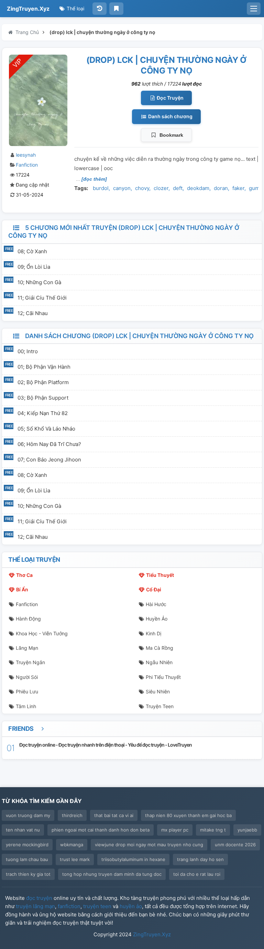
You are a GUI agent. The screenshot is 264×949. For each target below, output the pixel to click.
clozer (161, 188)
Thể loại (74, 8)
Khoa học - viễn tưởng (42, 633)
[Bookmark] (116, 8)
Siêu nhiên (158, 691)
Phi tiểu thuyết (163, 677)
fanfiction (69, 906)
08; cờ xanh (32, 251)
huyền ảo (131, 906)
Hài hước (156, 604)
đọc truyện (39, 898)
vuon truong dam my (28, 815)
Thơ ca (24, 575)
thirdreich (72, 815)
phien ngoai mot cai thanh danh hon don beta (101, 830)
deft (178, 188)
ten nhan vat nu (23, 830)
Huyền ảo (156, 619)
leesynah (26, 155)
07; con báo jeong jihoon (49, 459)
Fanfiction (27, 165)
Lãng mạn (27, 648)
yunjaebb (247, 830)
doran (221, 188)
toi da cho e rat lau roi (196, 874)
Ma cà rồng (159, 648)
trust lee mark (75, 859)
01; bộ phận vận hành (44, 367)
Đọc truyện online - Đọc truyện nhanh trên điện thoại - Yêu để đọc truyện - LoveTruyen (105, 745)
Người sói (27, 677)
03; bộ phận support (43, 397)
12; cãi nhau (33, 313)
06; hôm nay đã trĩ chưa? (49, 444)
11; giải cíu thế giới (42, 297)
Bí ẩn (22, 589)
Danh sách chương (169, 116)
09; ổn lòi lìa (34, 267)
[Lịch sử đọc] (99, 8)
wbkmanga (71, 844)
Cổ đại (153, 589)
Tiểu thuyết (160, 575)
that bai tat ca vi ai (113, 815)
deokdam (198, 188)
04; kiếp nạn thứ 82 (43, 413)
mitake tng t (213, 830)
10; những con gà (39, 282)
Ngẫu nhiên (159, 662)
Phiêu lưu (27, 691)
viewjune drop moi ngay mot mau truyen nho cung (149, 844)
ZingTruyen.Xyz (28, 8)
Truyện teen (160, 706)
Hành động (28, 619)
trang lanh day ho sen (200, 859)
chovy (142, 188)
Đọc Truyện (170, 98)
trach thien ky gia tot (28, 874)
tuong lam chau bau (27, 859)
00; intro (28, 351)
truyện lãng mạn (35, 906)
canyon (122, 188)
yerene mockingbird (27, 844)
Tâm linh (26, 706)
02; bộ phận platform (43, 382)
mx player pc (174, 830)
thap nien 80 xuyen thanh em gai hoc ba (188, 815)
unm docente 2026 (235, 844)
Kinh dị (153, 633)
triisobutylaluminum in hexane (133, 859)
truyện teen (97, 906)
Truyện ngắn (30, 662)
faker (238, 188)
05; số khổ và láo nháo (46, 428)
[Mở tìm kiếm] (254, 8)
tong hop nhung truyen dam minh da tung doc (112, 874)
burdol (101, 188)
